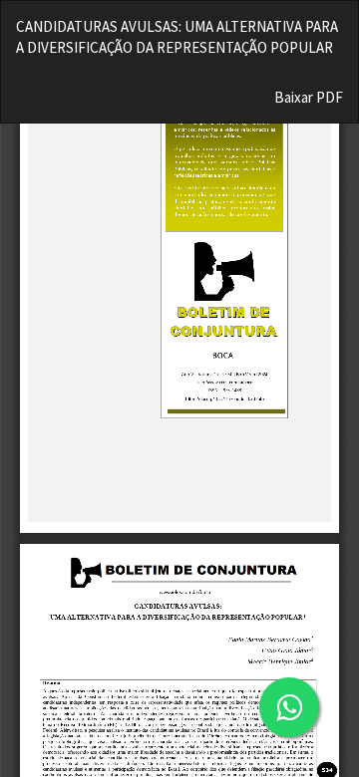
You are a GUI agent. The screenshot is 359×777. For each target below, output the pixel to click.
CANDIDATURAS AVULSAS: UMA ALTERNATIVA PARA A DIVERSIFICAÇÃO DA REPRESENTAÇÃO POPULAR (177, 37)
